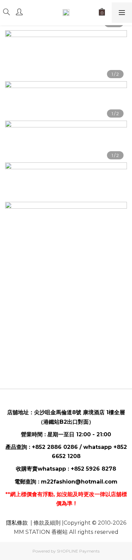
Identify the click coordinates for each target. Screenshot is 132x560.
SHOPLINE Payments (78, 551)
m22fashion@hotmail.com (79, 481)
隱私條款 (17, 523)
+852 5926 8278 (93, 469)
